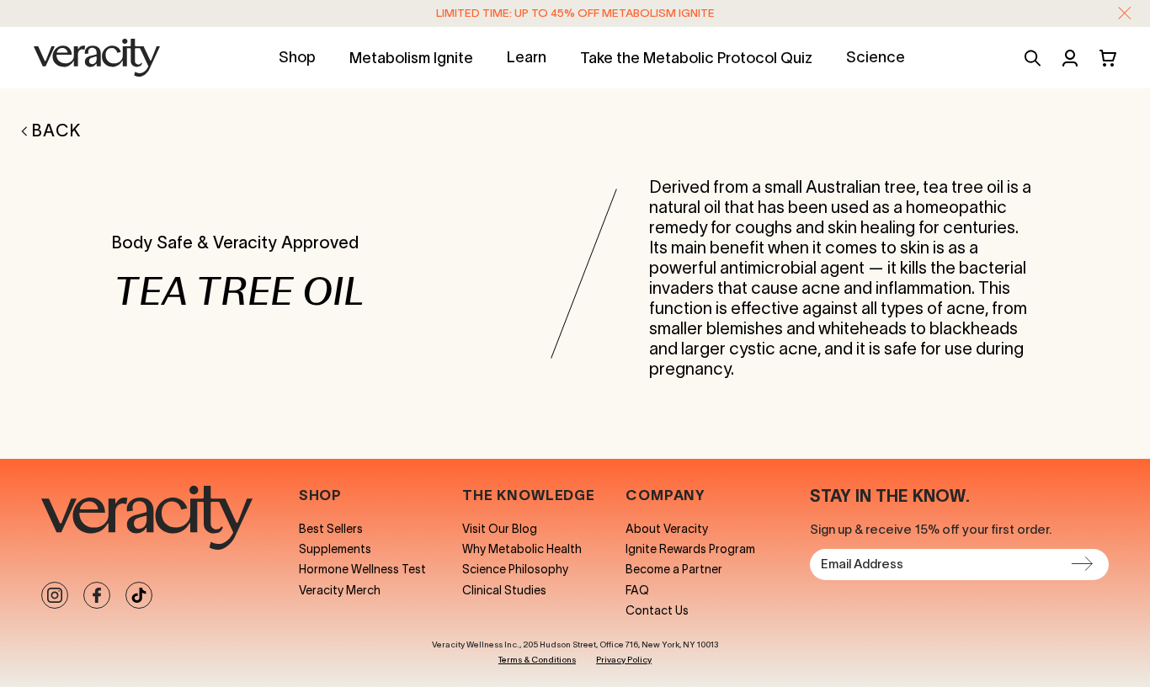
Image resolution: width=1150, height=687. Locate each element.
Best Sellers (331, 528)
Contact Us (657, 610)
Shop (297, 57)
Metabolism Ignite (411, 58)
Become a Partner (674, 569)
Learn (526, 57)
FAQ (637, 590)
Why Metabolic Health (522, 549)
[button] (1124, 13)
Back (56, 130)
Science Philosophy (515, 569)
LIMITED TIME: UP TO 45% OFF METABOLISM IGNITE (575, 13)
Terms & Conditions (537, 660)
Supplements (335, 549)
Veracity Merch (340, 590)
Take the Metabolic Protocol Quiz (696, 58)
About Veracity (667, 528)
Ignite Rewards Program (690, 549)
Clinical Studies (504, 590)
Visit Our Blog (499, 528)
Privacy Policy (624, 660)
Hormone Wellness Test (362, 569)
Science (875, 57)
